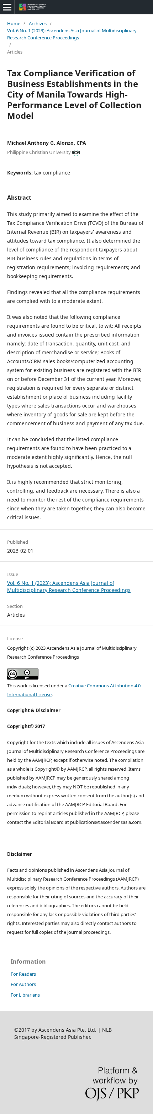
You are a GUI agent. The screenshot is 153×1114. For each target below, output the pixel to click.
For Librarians (25, 995)
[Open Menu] (7, 7)
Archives (38, 23)
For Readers (23, 974)
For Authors (23, 984)
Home (13, 23)
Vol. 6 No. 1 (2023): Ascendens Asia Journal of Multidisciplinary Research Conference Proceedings (72, 34)
